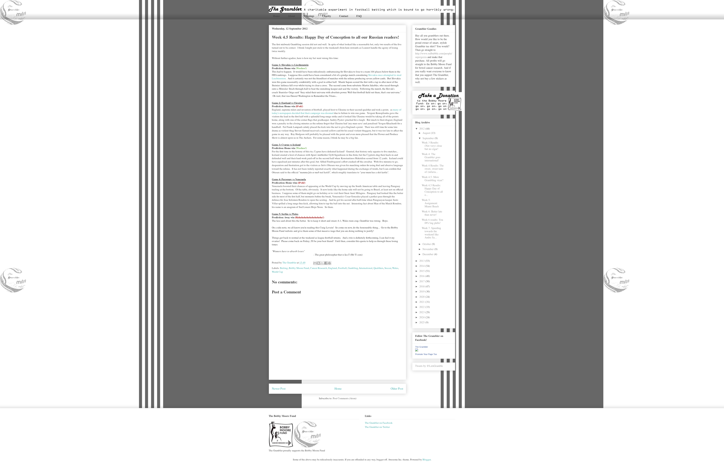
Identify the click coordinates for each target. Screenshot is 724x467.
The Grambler (421, 347)
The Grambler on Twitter (377, 427)
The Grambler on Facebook (379, 422)
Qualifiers (378, 268)
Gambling (353, 268)
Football (342, 268)
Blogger (427, 459)
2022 (422, 307)
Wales (395, 268)
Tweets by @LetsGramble (429, 366)
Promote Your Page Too (426, 354)
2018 (422, 286)
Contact (343, 16)
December (428, 254)
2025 (422, 322)
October (427, 244)
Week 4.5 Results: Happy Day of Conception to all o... (432, 189)
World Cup (277, 271)
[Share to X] (322, 263)
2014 (422, 266)
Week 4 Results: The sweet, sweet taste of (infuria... (433, 169)
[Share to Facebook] (326, 263)
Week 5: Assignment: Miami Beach (430, 203)
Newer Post (278, 388)
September (429, 138)
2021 (422, 302)
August (427, 133)
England (332, 268)
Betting (284, 268)
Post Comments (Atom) (344, 398)
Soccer (387, 268)
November (428, 249)
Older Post (397, 388)
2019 (422, 291)
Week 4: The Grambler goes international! (431, 157)
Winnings (308, 16)
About (291, 16)
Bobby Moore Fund (299, 268)
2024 (422, 317)
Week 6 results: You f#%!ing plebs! (432, 221)
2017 (422, 281)
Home (276, 16)
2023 (422, 312)
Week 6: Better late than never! (432, 213)
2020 (422, 296)
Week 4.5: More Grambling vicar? (432, 178)
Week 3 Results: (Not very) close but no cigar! (432, 146)
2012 (422, 128)
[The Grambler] (416, 350)
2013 (422, 260)
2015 (422, 271)
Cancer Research (318, 268)
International (365, 268)
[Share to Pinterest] (329, 263)
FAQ (359, 16)
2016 (422, 276)
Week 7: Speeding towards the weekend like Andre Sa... (431, 232)
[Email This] (315, 263)
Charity (326, 16)
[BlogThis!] (319, 263)
